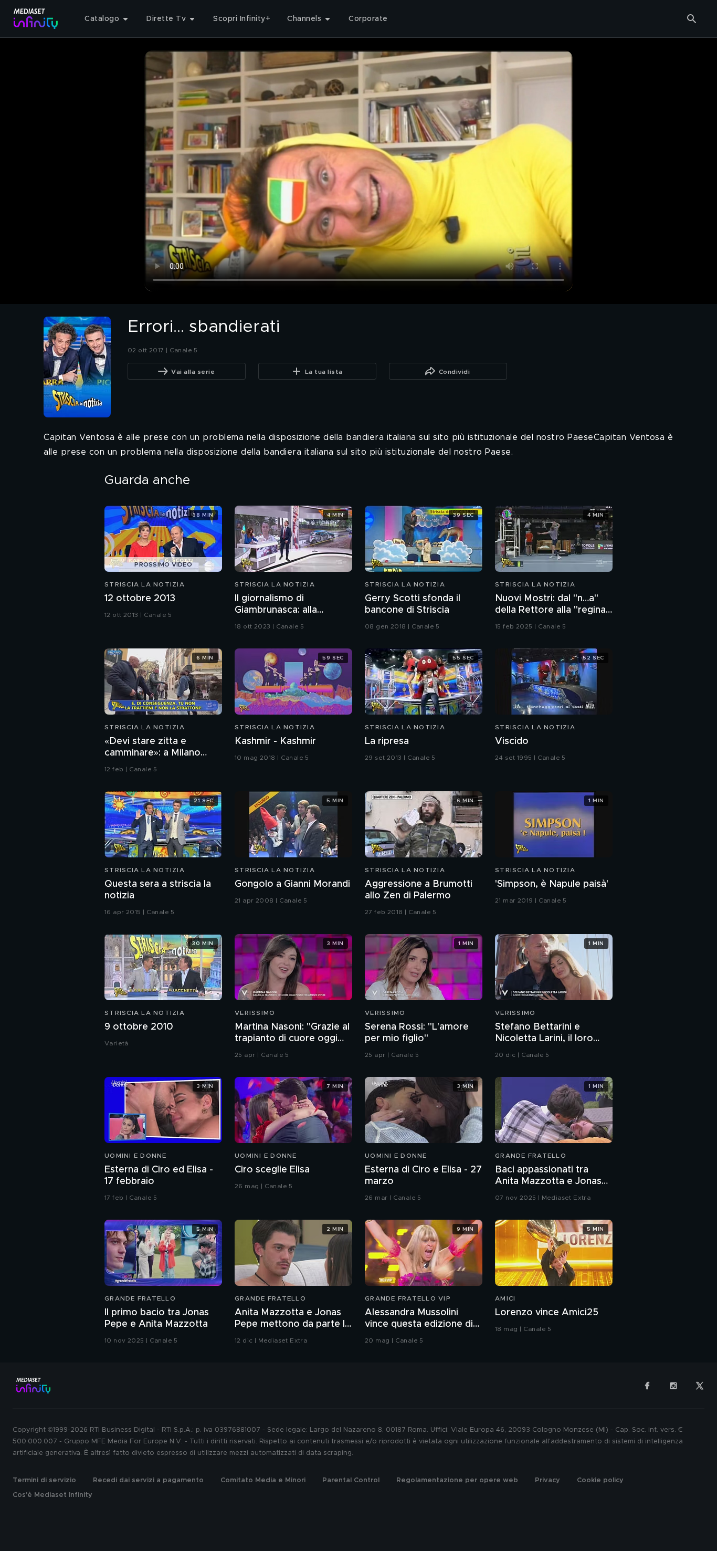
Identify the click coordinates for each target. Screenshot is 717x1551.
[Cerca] (692, 19)
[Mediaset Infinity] (36, 18)
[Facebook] (647, 1385)
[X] (699, 1385)
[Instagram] (673, 1385)
